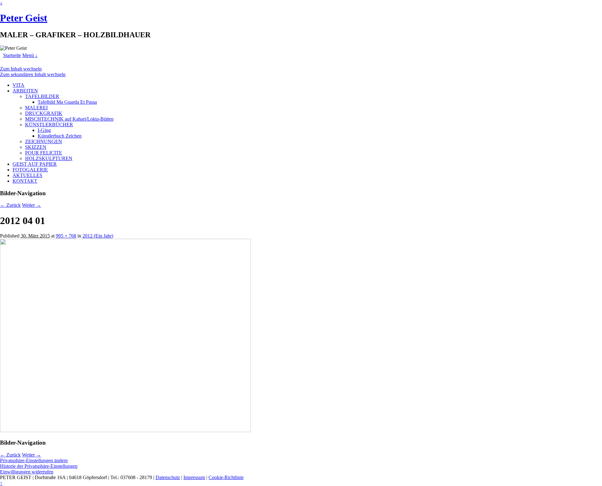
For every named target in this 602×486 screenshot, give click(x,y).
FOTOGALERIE (30, 169)
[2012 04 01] (125, 430)
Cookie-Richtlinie (226, 477)
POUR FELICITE (43, 152)
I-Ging (44, 130)
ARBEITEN (25, 90)
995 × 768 (66, 235)
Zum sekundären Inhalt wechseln (33, 74)
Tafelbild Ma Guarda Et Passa (67, 102)
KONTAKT (25, 181)
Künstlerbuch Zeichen (60, 135)
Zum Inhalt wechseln (21, 68)
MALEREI (36, 107)
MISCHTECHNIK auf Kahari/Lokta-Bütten (69, 119)
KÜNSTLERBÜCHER (49, 124)
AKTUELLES (27, 175)
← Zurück (10, 205)
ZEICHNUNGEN (43, 141)
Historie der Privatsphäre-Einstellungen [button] (38, 466)
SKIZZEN (35, 147)
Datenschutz (168, 477)
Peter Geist (23, 18)
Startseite (12, 55)
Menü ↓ (30, 55)
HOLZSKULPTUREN (48, 158)
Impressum (194, 477)
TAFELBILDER (42, 96)
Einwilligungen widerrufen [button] (26, 471)
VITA (18, 85)
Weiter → (31, 205)
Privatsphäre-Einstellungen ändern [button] (34, 460)
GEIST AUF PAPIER (35, 164)
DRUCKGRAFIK (43, 113)
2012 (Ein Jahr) (97, 235)
